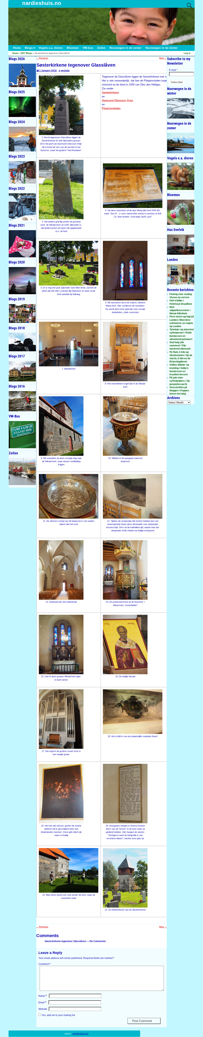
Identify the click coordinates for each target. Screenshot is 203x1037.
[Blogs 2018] (22, 342)
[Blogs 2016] (22, 401)
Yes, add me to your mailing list (58, 1015)
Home (17, 47)
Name (42, 996)
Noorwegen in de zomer (125, 47)
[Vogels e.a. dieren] (180, 176)
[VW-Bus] (22, 434)
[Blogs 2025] (22, 107)
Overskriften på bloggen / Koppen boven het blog (179, 390)
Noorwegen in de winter (162, 47)
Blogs (29, 47)
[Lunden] (180, 274)
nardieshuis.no (41, 3)
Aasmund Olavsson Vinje (117, 100)
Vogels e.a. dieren (51, 47)
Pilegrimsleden (111, 108)
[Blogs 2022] (22, 206)
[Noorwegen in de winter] (180, 108)
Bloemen (73, 47)
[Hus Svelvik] (180, 245)
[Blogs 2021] (22, 243)
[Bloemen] (180, 212)
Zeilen (101, 47)
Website (42, 1009)
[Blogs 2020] (22, 280)
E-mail (173, 70)
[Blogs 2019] (22, 313)
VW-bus (88, 47)
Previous (42, 58)
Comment (44, 964)
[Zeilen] (22, 471)
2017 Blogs (26, 53)
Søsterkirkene (110, 92)
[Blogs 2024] (22, 139)
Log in (187, 53)
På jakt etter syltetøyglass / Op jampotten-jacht (179, 380)
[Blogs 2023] (22, 172)
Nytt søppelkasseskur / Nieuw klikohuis (179, 310)
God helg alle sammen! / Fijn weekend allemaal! (180, 345)
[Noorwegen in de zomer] (180, 143)
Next (163, 58)
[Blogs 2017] (22, 371)
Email (42, 1002)
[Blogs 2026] (22, 75)
